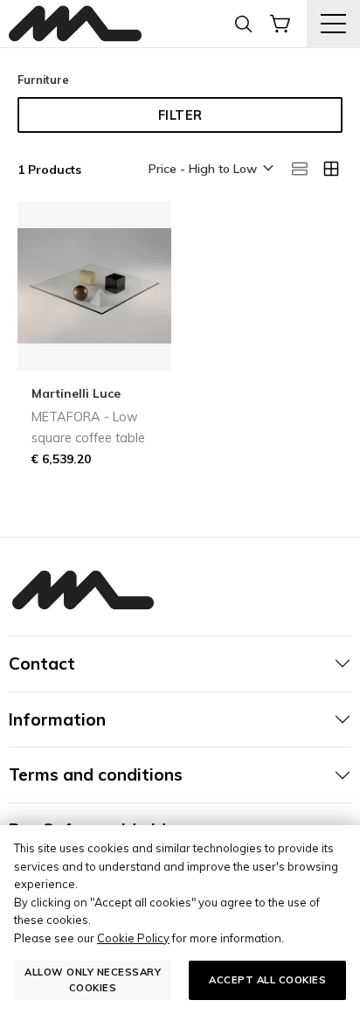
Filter (180, 115)
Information (57, 719)
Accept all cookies (267, 980)
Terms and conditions (96, 774)
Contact (42, 663)
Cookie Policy (133, 938)
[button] (210, 170)
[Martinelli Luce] (75, 24)
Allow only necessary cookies (92, 979)
